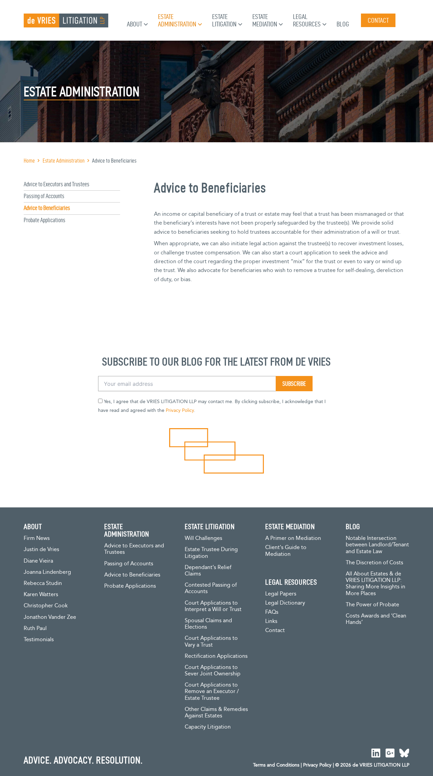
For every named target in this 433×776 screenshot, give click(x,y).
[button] (145, 24)
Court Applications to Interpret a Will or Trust (213, 606)
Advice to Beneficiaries (47, 208)
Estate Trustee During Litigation (211, 552)
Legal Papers (280, 594)
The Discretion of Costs (374, 563)
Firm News (37, 538)
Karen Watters (41, 594)
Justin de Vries (41, 549)
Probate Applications (44, 220)
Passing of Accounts (44, 196)
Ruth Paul (35, 628)
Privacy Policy (180, 410)
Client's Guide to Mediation (285, 551)
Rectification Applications (216, 656)
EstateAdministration (177, 20)
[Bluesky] (404, 753)
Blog (343, 24)
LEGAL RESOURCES (291, 582)
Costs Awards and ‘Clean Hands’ (376, 619)
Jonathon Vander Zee (50, 617)
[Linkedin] (376, 753)
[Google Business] (390, 753)
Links (271, 621)
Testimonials (39, 639)
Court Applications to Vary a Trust (211, 641)
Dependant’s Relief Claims (208, 570)
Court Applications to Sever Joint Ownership (213, 670)
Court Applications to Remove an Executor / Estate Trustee (212, 691)
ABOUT (33, 526)
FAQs (271, 612)
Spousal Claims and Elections (208, 623)
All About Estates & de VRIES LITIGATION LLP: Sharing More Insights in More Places (375, 584)
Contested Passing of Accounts (211, 588)
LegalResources (307, 20)
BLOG (353, 526)
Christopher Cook (46, 606)
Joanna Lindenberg (47, 572)
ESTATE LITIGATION (210, 526)
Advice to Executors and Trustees (56, 184)
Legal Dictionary (285, 603)
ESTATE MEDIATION (290, 526)
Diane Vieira (38, 561)
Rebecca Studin (43, 583)
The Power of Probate (372, 605)
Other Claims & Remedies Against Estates (216, 712)
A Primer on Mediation (293, 538)
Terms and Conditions (276, 765)
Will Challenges (203, 538)
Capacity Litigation (208, 727)
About (134, 24)
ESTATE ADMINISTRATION (126, 530)
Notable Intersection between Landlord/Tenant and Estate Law (377, 544)
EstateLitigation (224, 20)
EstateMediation (264, 20)
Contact (275, 630)
